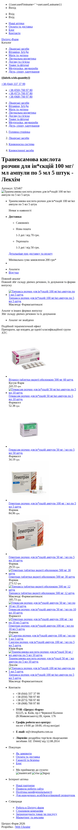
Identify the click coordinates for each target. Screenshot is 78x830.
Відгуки (14, 272)
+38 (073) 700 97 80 (20, 93)
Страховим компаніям (29, 810)
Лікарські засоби (19, 48)
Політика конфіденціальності (34, 792)
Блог (12, 29)
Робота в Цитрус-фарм (30, 807)
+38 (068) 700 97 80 (20, 96)
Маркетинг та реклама (30, 817)
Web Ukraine (22, 826)
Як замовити (24, 753)
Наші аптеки (16, 23)
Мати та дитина (18, 55)
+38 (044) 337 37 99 (13, 83)
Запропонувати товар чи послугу (36, 814)
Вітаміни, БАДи (19, 52)
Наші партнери (25, 785)
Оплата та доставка (21, 26)
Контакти (14, 33)
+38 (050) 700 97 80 (20, 90)
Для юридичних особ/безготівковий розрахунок (45, 795)
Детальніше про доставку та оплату (31, 253)
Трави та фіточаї (19, 65)
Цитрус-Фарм (10, 39)
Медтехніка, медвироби (23, 68)
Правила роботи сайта (30, 788)
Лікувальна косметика (22, 58)
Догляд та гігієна (19, 61)
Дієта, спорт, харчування (24, 71)
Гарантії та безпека (27, 760)
